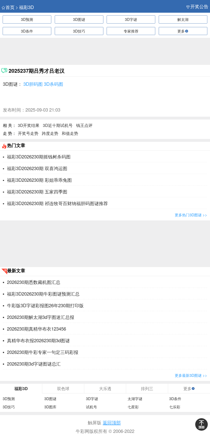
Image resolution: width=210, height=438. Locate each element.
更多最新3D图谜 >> (191, 375)
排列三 (147, 388)
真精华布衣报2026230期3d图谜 (38, 340)
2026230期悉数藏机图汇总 (33, 282)
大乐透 (105, 388)
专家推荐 (131, 31)
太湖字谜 (135, 398)
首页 (10, 7)
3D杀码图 (53, 83)
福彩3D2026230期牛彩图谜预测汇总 (43, 293)
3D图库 (50, 406)
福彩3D (26, 7)
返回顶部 (112, 422)
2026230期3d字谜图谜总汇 (34, 363)
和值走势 (70, 133)
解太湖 (182, 19)
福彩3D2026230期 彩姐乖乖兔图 (39, 179)
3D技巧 (79, 31)
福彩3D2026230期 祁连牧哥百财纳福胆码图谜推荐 (57, 203)
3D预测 (27, 19)
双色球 (63, 388)
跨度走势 (50, 133)
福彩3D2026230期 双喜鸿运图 (37, 168)
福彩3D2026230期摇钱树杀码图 (39, 156)
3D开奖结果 (28, 125)
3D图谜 (79, 19)
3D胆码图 (33, 83)
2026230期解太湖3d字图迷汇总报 (40, 317)
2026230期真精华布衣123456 (36, 328)
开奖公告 (199, 6)
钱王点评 (84, 125)
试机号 (91, 406)
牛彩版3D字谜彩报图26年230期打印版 (45, 305)
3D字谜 (131, 19)
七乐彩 (174, 406)
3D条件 (27, 31)
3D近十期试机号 (58, 125)
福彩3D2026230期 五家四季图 (37, 191)
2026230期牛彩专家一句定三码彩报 (42, 352)
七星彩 (133, 406)
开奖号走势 (28, 133)
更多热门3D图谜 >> (191, 214)
